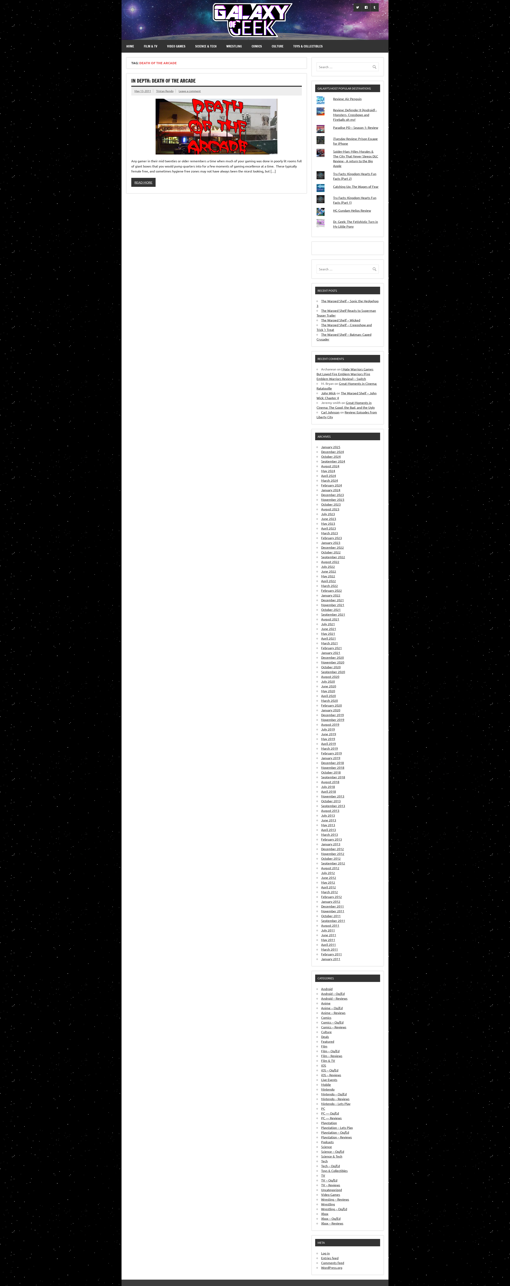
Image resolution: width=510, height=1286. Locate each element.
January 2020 (330, 710)
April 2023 (328, 528)
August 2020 (330, 676)
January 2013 (330, 844)
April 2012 (328, 887)
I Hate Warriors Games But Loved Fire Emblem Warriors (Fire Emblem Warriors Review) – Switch (345, 374)
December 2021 (332, 600)
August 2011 (330, 925)
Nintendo (327, 1089)
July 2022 (328, 566)
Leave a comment (190, 91)
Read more (143, 182)
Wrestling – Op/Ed (334, 1209)
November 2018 (332, 767)
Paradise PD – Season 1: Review (355, 127)
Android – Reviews (334, 998)
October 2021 (331, 609)
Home (130, 46)
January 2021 (330, 653)
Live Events (329, 1080)
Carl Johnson (330, 412)
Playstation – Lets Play (337, 1127)
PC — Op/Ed (330, 1113)
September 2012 (333, 863)
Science (326, 1147)
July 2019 (328, 729)
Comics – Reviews (333, 1027)
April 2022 (328, 581)
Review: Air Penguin (347, 99)
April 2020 (328, 696)
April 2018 (328, 791)
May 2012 (328, 882)
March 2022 (329, 586)
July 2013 (328, 815)
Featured (327, 1041)
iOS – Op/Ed (329, 1070)
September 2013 (333, 806)
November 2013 (332, 796)
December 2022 (332, 547)
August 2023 (330, 509)
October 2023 (331, 504)
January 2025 (330, 447)
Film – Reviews (331, 1056)
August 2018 (330, 782)
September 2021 (333, 614)
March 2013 (329, 834)
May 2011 (328, 940)
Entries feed (329, 1258)
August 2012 (330, 868)
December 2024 (332, 452)
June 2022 (328, 571)
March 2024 (329, 480)
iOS (323, 1065)
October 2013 (331, 801)
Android (326, 989)
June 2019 (328, 734)
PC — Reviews (331, 1118)
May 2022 (328, 576)
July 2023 (328, 514)
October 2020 (331, 667)
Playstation (329, 1123)
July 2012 (328, 873)
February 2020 (331, 705)
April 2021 (328, 638)
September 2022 (333, 557)
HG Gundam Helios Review (352, 210)
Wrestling (234, 46)
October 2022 (331, 552)
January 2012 (330, 901)
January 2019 (330, 758)
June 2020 (328, 686)
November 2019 (332, 720)
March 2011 (329, 949)
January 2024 (330, 490)
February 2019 (331, 753)
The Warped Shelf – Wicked (340, 320)
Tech (324, 1161)
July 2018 (328, 787)
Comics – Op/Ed (332, 1022)
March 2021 (329, 643)
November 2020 (332, 662)
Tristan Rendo (165, 91)
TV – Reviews (330, 1185)
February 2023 (331, 538)
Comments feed (332, 1263)
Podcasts (327, 1142)
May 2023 (328, 523)
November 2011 (332, 911)
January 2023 (330, 543)
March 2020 (329, 700)
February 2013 (331, 839)
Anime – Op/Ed (332, 1008)
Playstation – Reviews (336, 1137)
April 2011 (328, 944)
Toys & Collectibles (308, 46)
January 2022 (330, 595)
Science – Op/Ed (332, 1151)
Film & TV (150, 46)
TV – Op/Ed (329, 1180)
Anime (326, 1003)
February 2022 (331, 590)
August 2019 (330, 724)
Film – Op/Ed (330, 1051)
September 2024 (333, 461)
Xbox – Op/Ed (330, 1218)
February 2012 (331, 897)
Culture (277, 46)
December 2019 (332, 715)
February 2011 (331, 954)
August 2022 (330, 562)
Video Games (176, 46)
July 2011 (328, 930)
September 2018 (333, 777)
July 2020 (328, 681)
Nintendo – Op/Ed (334, 1094)
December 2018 (332, 763)
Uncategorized (331, 1190)
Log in (325, 1253)
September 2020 (333, 672)
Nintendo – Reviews (335, 1099)
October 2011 (331, 916)
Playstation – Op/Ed (335, 1132)
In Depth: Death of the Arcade (163, 80)
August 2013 (330, 810)
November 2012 (332, 854)
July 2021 (328, 624)
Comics (257, 46)
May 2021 (328, 633)
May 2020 (328, 691)
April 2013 (328, 830)
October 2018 (331, 772)
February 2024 (331, 485)
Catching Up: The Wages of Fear (356, 186)
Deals (325, 1037)
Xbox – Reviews (332, 1223)
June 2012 (328, 877)
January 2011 (330, 959)
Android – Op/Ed (333, 994)
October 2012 (331, 858)
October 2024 (331, 456)
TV (323, 1175)
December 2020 (332, 657)
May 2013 (328, 825)
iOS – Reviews (331, 1075)
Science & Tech (206, 46)
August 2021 (330, 619)
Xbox (324, 1214)
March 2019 (329, 748)
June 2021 (328, 629)
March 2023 (329, 533)
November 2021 (332, 605)
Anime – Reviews (333, 1013)
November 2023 (332, 499)
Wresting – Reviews (335, 1199)
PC (323, 1108)
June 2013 (328, 820)
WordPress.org (331, 1267)
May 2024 (328, 471)
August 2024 (330, 466)
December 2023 (332, 495)
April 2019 (328, 743)
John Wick (328, 393)
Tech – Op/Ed (330, 1166)
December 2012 (332, 849)
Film (324, 1046)
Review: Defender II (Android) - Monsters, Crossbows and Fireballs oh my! (355, 114)
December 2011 (332, 906)
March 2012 (329, 892)
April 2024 (328, 476)
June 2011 (328, 935)
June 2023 (328, 519)
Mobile (326, 1084)
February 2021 (331, 648)
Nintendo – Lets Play (335, 1104)
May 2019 (328, 739)
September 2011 (333, 921)
